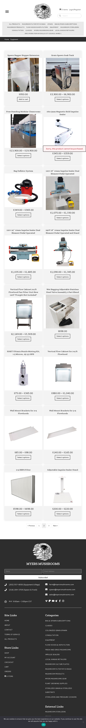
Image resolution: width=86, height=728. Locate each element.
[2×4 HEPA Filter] (23, 492)
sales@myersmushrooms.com (61, 594)
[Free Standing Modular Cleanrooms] (23, 136)
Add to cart (23, 99)
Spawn (50, 24)
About (7, 625)
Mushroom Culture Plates (57, 664)
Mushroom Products (15, 27)
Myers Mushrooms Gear (43, 30)
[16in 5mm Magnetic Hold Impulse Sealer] (62, 136)
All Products (14, 24)
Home (6, 39)
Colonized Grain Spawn (56, 630)
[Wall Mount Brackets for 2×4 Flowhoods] (23, 435)
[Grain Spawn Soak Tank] (62, 78)
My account (9, 657)
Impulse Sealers (52, 654)
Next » (55, 526)
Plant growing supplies (56, 683)
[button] (43, 577)
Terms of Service (12, 634)
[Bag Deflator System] (23, 195)
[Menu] (7, 12)
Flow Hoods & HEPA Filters (37, 27)
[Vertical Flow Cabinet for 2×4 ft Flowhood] (62, 375)
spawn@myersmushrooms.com (62, 589)
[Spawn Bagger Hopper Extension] (23, 78)
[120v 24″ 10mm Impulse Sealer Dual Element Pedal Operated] (23, 254)
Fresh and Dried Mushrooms (58, 650)
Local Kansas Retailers (64, 30)
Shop (6, 653)
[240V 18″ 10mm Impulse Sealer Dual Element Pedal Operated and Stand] (62, 254)
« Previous (31, 526)
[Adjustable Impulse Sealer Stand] (62, 492)
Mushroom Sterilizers (69, 27)
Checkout (9, 662)
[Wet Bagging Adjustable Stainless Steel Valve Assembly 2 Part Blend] (62, 315)
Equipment (54, 27)
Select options (62, 99)
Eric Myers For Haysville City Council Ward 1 (43, 33)
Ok (44, 725)
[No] (83, 722)
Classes (28, 30)
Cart (6, 667)
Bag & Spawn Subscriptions (66, 24)
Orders (7, 671)
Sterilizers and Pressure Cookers (60, 697)
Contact (8, 630)
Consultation (18, 30)
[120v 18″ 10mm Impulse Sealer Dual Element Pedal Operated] (62, 195)
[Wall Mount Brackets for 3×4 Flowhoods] (62, 435)
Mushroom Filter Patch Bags (33, 24)
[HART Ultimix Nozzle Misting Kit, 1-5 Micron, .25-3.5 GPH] (23, 375)
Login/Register (75, 9)
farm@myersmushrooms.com (61, 584)
